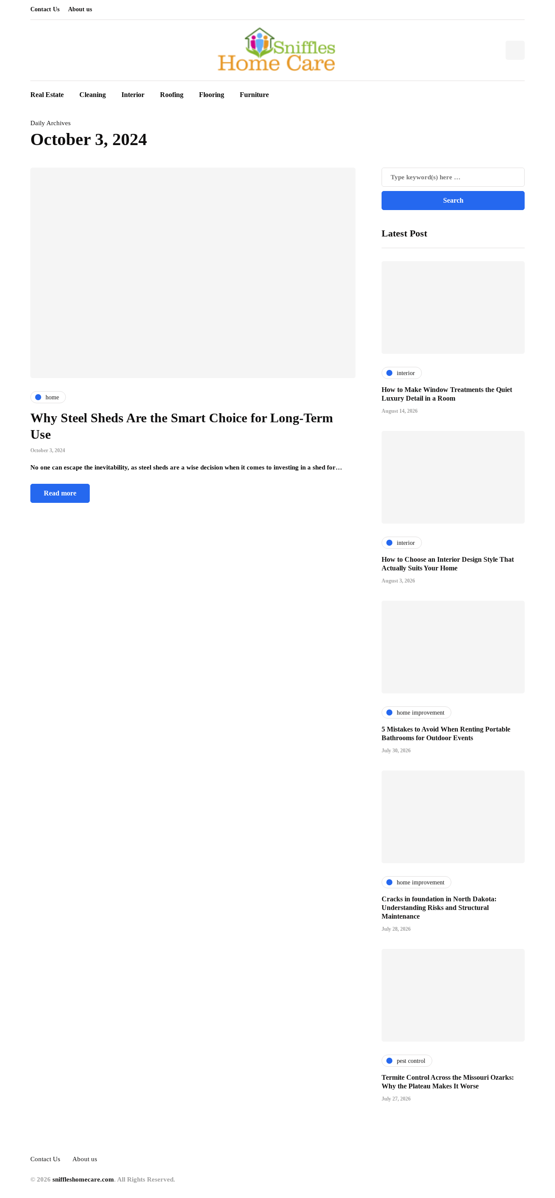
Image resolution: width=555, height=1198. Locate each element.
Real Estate (47, 94)
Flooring (211, 94)
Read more (60, 493)
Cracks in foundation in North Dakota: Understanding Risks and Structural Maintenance (439, 907)
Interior (132, 94)
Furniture (254, 94)
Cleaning (92, 94)
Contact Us (44, 9)
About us (80, 9)
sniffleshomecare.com (83, 1179)
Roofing (171, 94)
